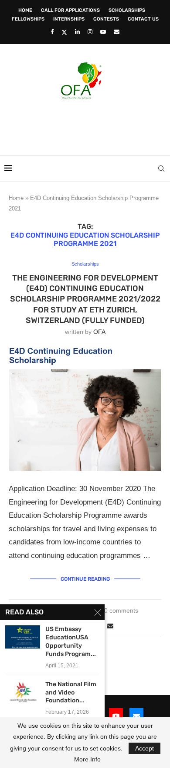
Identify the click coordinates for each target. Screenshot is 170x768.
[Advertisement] (87, 125)
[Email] (116, 31)
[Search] (161, 168)
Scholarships (127, 10)
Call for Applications (70, 10)
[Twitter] (64, 31)
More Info (87, 759)
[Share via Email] (110, 625)
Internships (69, 19)
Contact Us (143, 19)
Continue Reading (85, 579)
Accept (144, 748)
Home (25, 10)
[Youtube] (103, 31)
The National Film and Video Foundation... (70, 692)
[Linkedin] (77, 31)
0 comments (121, 610)
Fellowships (28, 19)
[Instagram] (90, 31)
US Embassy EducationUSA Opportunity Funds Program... (70, 641)
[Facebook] (52, 31)
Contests (106, 19)
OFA (99, 331)
